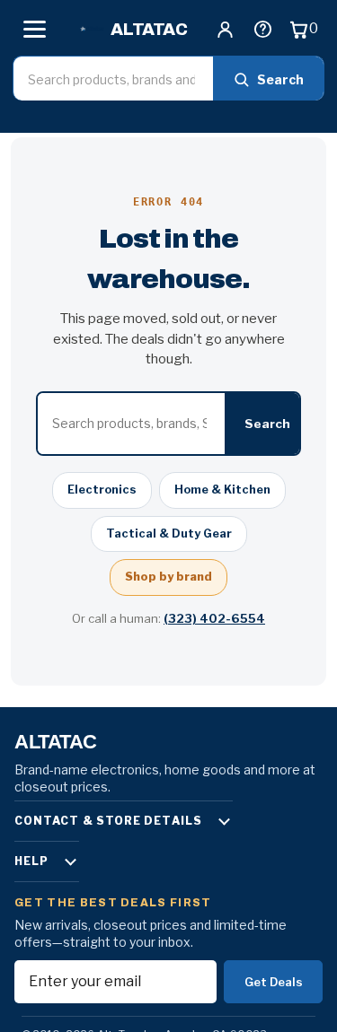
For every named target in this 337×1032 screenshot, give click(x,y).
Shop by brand (168, 576)
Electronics (102, 489)
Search (280, 79)
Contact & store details (108, 820)
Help (31, 861)
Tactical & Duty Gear (169, 533)
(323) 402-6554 (214, 618)
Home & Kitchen (222, 489)
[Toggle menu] (34, 28)
